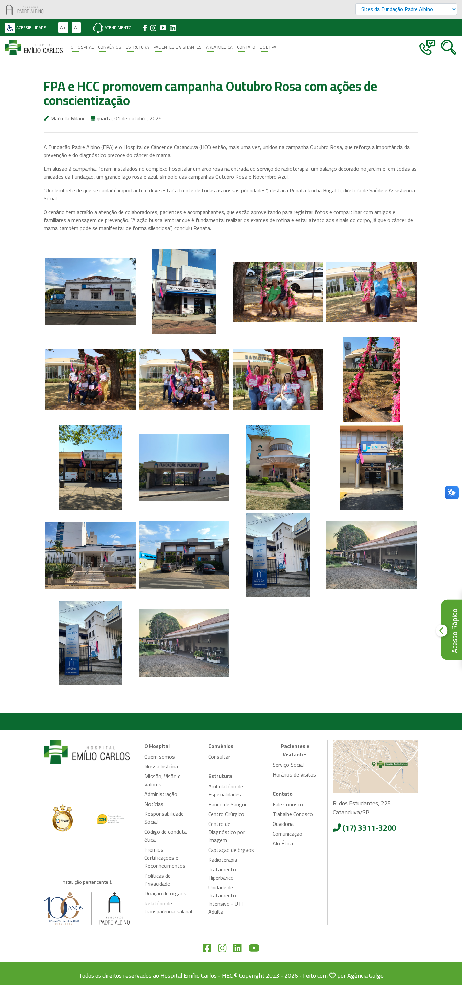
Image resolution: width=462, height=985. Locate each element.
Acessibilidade (30, 27)
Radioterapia (222, 860)
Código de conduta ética (165, 836)
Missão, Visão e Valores (162, 780)
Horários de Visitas (294, 774)
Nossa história (161, 766)
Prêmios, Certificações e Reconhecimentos (164, 857)
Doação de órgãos (165, 893)
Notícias (153, 804)
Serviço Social (288, 765)
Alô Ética (283, 843)
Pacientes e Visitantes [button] (178, 47)
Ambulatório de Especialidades (225, 790)
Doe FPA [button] (268, 47)
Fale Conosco (288, 804)
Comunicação (287, 834)
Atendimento (117, 27)
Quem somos (159, 757)
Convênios (109, 47)
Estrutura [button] (137, 47)
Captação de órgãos (231, 850)
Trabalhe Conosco (293, 814)
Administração (160, 794)
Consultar (219, 757)
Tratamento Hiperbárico (222, 873)
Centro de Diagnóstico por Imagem (226, 832)
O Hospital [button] (82, 47)
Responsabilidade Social (164, 818)
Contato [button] (246, 47)
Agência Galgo (365, 975)
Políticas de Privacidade (157, 879)
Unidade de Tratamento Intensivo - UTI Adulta (225, 899)
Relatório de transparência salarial (168, 907)
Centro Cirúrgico (226, 814)
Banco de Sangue (228, 804)
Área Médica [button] (219, 47)
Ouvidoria (283, 824)
